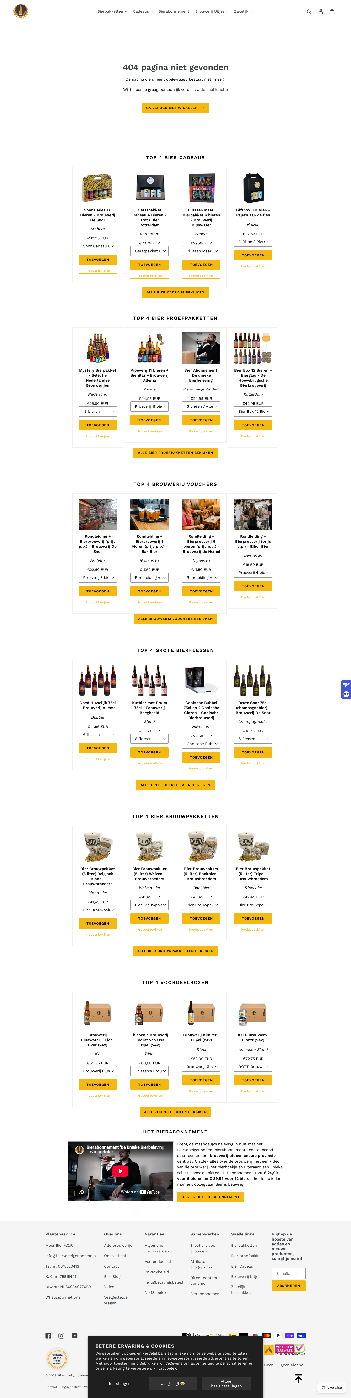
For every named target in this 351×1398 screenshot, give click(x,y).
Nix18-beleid (156, 1292)
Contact (111, 1266)
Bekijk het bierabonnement (211, 1197)
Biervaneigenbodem (73, 1375)
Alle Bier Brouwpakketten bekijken (175, 951)
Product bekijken (97, 270)
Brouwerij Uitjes (245, 1276)
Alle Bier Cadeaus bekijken (175, 292)
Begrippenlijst (70, 1387)
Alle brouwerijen (119, 1245)
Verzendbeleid (158, 1261)
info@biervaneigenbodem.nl (71, 1255)
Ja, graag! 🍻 (173, 1383)
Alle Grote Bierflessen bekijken (176, 785)
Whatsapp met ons (62, 1297)
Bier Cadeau (242, 1266)
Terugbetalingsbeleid (164, 1282)
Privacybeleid (165, 1368)
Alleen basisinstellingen (226, 1383)
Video (109, 1286)
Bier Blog (112, 1276)
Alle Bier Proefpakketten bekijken (175, 453)
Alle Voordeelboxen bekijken (175, 1112)
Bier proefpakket (246, 1255)
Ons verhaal (115, 1255)
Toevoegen (97, 259)
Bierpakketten (244, 1245)
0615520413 (68, 1266)
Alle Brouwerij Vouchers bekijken (175, 619)
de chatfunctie (214, 89)
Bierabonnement (205, 1293)
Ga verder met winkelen (172, 108)
